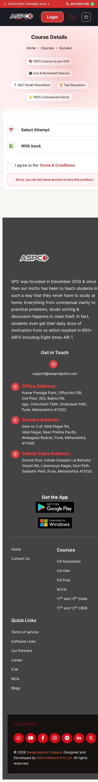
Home (31, 48)
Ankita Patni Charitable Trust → (29, 4)
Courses (47, 48)
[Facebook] (43, 738)
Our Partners (21, 650)
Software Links (23, 641)
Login (52, 16)
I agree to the (45, 165)
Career (16, 660)
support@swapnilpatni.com (54, 373)
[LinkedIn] (79, 738)
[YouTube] (31, 738)
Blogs (15, 688)
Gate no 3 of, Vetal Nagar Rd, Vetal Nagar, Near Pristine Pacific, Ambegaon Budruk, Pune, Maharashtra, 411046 (54, 431)
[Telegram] (67, 738)
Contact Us (20, 558)
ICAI (14, 669)
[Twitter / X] (91, 738)
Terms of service (24, 632)
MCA (15, 678)
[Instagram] (55, 738)
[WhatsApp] (19, 738)
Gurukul (65, 48)
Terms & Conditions (57, 165)
